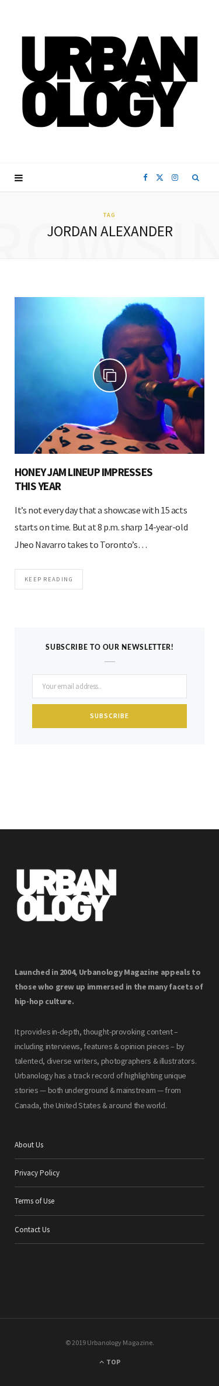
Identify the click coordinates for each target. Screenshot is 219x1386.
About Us (29, 1145)
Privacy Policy (37, 1173)
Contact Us (32, 1230)
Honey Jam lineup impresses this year (83, 479)
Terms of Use (34, 1201)
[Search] (196, 178)
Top (112, 1361)
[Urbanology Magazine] (109, 82)
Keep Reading (49, 579)
